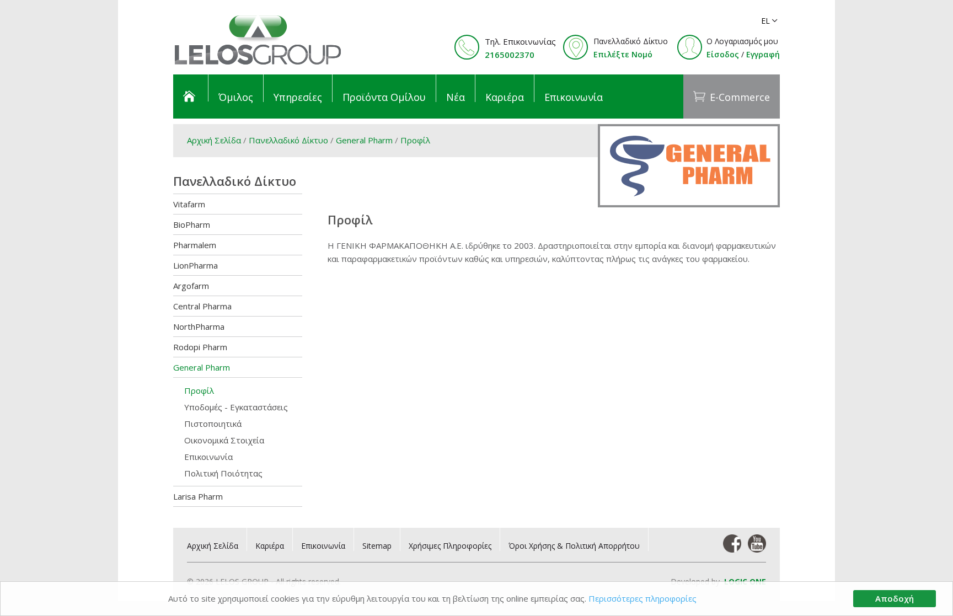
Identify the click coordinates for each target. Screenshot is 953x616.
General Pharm (365, 140)
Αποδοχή (894, 598)
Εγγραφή (763, 54)
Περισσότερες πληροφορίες (642, 598)
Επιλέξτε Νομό (622, 54)
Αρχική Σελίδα (214, 140)
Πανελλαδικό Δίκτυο (288, 140)
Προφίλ (415, 140)
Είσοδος (722, 54)
